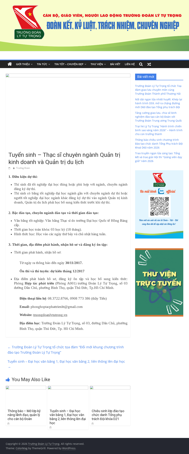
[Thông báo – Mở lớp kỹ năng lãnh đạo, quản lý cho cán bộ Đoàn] (26, 388)
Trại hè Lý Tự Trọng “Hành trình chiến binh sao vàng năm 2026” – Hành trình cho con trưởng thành (159, 130)
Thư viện (97, 64)
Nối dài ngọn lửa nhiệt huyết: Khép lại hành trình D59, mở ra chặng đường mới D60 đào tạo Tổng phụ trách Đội (158, 103)
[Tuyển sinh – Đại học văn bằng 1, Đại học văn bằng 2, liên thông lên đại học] (68, 388)
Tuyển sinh (15, 148)
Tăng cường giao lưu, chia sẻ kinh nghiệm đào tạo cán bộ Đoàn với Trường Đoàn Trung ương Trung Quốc (158, 116)
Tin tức (42, 64)
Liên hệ (130, 64)
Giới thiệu (23, 64)
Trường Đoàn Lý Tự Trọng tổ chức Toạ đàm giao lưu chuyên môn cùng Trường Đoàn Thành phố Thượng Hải (158, 89)
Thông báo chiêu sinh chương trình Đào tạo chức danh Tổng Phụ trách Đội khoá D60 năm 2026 (159, 143)
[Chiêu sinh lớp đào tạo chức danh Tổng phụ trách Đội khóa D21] (110, 388)
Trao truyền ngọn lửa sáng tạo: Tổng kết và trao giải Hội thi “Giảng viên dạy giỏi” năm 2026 (158, 157)
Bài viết (115, 64)
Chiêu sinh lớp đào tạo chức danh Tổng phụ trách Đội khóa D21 (108, 415)
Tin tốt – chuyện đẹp (68, 64)
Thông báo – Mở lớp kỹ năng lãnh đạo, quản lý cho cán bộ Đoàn (24, 415)
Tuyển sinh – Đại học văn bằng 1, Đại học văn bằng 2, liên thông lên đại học (66, 364)
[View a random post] (149, 64)
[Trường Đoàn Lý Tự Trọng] (10, 64)
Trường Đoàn (23, 168)
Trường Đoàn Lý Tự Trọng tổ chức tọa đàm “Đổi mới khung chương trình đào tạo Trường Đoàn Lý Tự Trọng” (66, 350)
